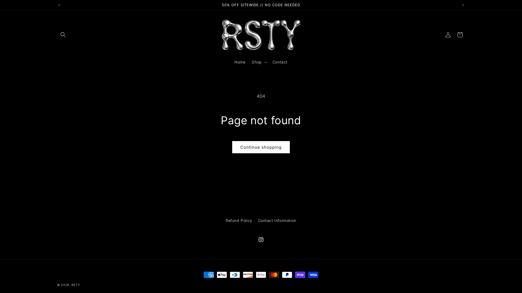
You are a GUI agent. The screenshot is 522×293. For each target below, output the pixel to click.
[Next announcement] (463, 5)
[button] (63, 35)
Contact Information (277, 220)
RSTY (76, 285)
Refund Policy (239, 220)
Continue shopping (261, 147)
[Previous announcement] (59, 5)
